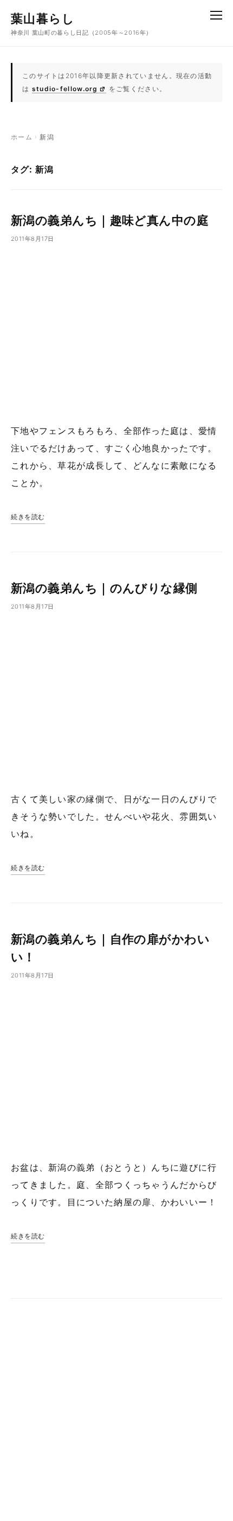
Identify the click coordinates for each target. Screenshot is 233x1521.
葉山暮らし (43, 18)
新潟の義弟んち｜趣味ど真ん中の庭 (110, 220)
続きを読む (28, 517)
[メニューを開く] (216, 15)
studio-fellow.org (65, 89)
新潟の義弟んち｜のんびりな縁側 (104, 588)
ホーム (22, 137)
